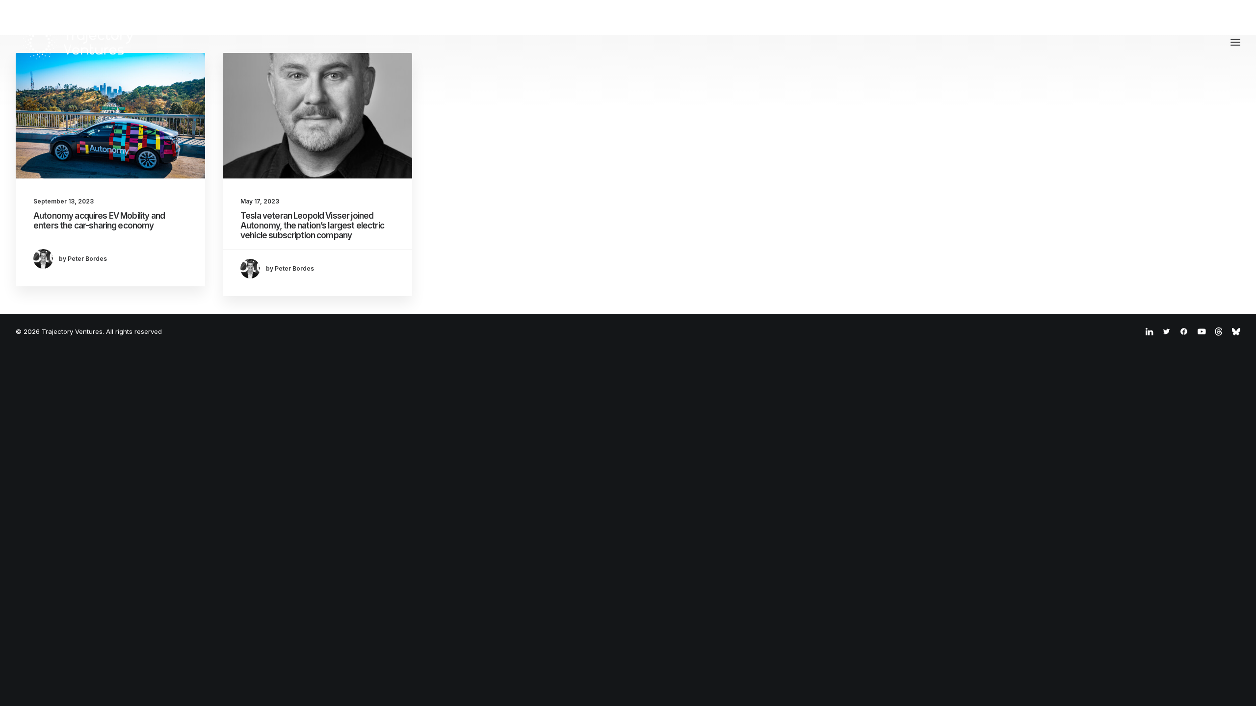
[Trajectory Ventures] (79, 42)
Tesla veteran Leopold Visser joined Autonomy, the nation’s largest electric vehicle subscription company (312, 226)
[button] (110, 115)
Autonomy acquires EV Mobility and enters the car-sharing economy (99, 220)
